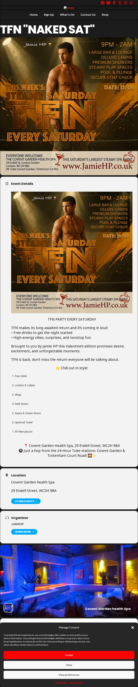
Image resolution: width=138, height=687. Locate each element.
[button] (132, 627)
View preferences (69, 674)
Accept (69, 655)
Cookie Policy (61, 682)
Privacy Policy (76, 682)
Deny (69, 664)
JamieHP (17, 524)
